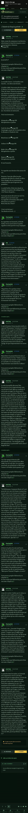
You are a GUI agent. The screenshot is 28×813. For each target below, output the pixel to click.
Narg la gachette (9, 55)
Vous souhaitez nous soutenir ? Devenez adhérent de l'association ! (10, 17)
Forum (2, 8)
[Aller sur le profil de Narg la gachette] (3, 56)
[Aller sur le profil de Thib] (3, 243)
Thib (7, 243)
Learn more (3, 4)
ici (7, 66)
